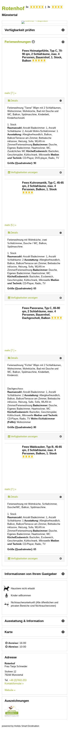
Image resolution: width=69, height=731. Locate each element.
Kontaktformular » (14, 683)
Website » (10, 690)
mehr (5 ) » (10, 225)
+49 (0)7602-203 (17, 680)
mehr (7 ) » (10, 93)
